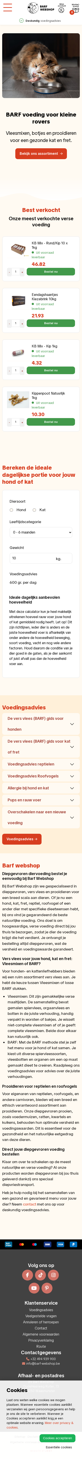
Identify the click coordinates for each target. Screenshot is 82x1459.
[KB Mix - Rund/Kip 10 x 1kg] (18, 249)
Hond (21, 509)
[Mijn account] (61, 10)
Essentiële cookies (59, 1447)
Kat (42, 509)
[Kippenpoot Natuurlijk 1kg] (18, 399)
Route (41, 1346)
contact (29, 1204)
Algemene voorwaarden (41, 1334)
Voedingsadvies (20, 839)
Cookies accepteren (57, 1438)
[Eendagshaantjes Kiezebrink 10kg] (18, 301)
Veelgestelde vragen (41, 1316)
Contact (41, 1328)
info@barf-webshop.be (43, 1364)
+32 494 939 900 (43, 1359)
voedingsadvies (43, 21)
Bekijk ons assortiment (39, 153)
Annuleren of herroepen (41, 1322)
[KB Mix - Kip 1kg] (18, 352)
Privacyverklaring (41, 1340)
